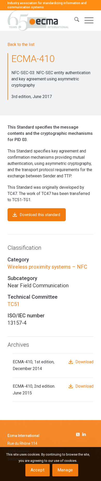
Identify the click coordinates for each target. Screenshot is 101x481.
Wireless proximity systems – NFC (47, 267)
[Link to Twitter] (78, 433)
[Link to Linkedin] (83, 434)
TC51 (14, 304)
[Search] (74, 20)
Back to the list (21, 44)
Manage (65, 470)
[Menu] (86, 20)
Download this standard (40, 214)
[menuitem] (74, 20)
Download (84, 361)
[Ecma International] (42, 20)
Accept (38, 470)
